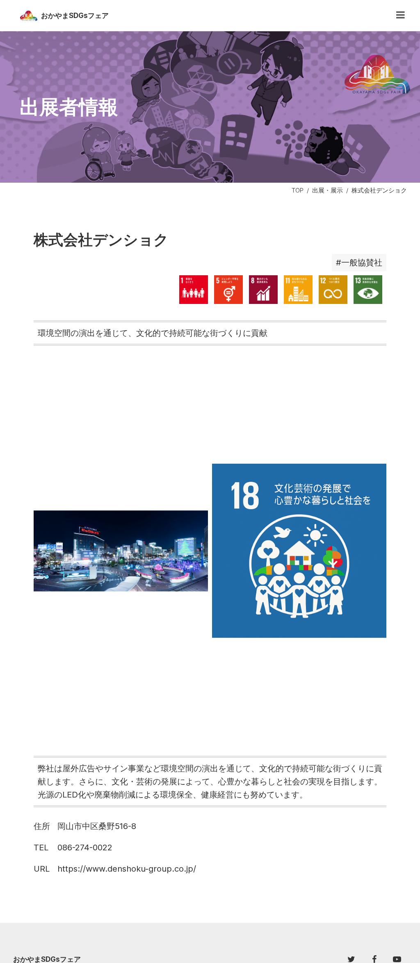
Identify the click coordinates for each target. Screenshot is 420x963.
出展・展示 (327, 190)
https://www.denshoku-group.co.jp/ (126, 869)
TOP (298, 190)
